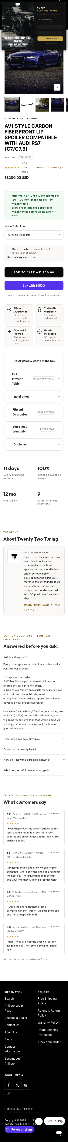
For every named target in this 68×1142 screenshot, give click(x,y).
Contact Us (12, 1025)
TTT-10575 (25, 157)
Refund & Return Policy (49, 1013)
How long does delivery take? (21, 739)
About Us (11, 1032)
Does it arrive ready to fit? (19, 749)
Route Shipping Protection (48, 1032)
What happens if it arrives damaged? (26, 770)
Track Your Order (49, 1042)
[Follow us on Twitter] (17, 1085)
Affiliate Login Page (14, 1008)
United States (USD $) (20, 1109)
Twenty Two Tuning (22, 118)
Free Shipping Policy (47, 1001)
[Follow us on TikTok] (9, 1093)
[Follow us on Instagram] (26, 1085)
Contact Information (12, 1049)
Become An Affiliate (12, 1061)
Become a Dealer (16, 1018)
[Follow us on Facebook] (9, 1085)
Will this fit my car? (15, 657)
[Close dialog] (64, 3)
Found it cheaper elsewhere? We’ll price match (34, 295)
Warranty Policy (48, 1022)
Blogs (8, 1039)
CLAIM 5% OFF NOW (50, 38)
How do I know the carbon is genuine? (27, 759)
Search (9, 998)
